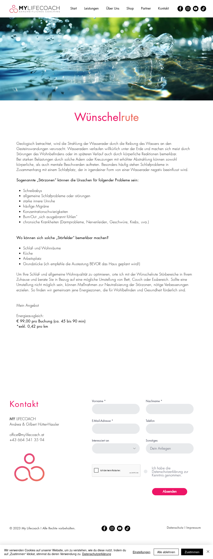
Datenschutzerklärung (96, 554)
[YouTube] (195, 8)
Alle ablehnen (166, 552)
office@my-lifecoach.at (27, 434)
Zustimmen (192, 552)
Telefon (150, 420)
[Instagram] (188, 8)
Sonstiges (152, 440)
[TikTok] (203, 8)
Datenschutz (175, 528)
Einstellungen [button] (141, 552)
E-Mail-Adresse (101, 420)
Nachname (153, 401)
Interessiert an (100, 440)
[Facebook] (180, 8)
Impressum (193, 528)
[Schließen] (208, 552)
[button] (91, 8)
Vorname (97, 401)
